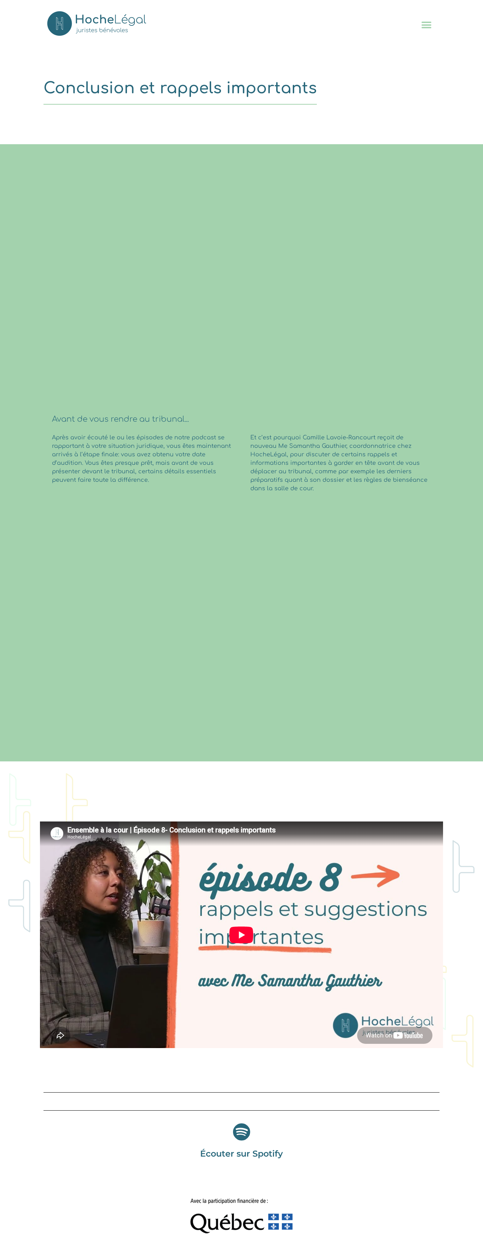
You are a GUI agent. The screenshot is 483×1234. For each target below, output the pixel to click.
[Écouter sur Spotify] (241, 1132)
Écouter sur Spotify (241, 1153)
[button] (426, 25)
